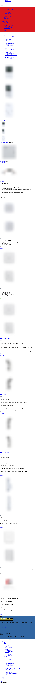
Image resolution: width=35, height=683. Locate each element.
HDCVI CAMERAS (7, 12)
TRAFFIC (5, 19)
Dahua (3, 142)
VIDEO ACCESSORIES (7, 30)
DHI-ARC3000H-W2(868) (5, 286)
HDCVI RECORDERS (7, 13)
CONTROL (7, 645)
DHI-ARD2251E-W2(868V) (5, 452)
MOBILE (6, 649)
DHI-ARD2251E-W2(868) (5, 394)
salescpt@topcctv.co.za (5, 635)
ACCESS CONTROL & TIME (8, 9)
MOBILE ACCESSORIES (8, 26)
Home (1, 142)
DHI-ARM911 (2, 181)
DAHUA (5, 35)
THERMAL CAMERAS (7, 18)
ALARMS (5, 10)
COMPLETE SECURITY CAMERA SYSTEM (12, 50)
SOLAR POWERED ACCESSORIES (11, 55)
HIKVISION (5, 656)
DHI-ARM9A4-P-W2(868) (5, 565)
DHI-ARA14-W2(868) (4, 236)
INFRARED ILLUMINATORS (8, 25)
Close (1, 681)
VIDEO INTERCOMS (7, 20)
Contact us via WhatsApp (3, 682)
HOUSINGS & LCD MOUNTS (8, 24)
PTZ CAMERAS (8, 664)
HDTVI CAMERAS (8, 661)
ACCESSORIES (6, 48)
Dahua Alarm (6, 142)
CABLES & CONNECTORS (8, 22)
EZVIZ (6, 660)
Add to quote (1, 196)
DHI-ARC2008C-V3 (3, 161)
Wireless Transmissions (8, 1)
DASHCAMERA (8, 659)
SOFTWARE (6, 17)
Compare (3, 678)
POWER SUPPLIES (7, 28)
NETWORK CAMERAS (7, 15)
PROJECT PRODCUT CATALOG (9, 57)
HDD (4, 14)
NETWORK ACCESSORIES (8, 27)
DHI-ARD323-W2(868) (4, 513)
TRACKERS (6, 29)
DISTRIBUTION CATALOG (8, 58)
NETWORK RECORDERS (8, 16)
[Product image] (9, 235)
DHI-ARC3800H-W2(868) (5, 338)
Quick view (1, 248)
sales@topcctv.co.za (5, 627)
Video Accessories (5, 3)
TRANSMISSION (8, 654)
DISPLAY (5, 11)
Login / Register (4, 679)
